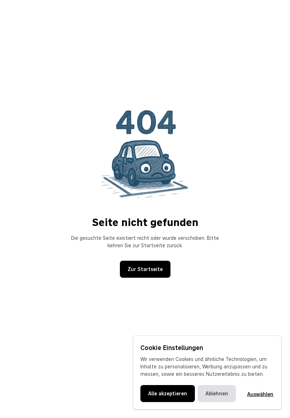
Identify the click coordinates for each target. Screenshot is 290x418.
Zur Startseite (145, 269)
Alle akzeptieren (167, 393)
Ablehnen (216, 393)
